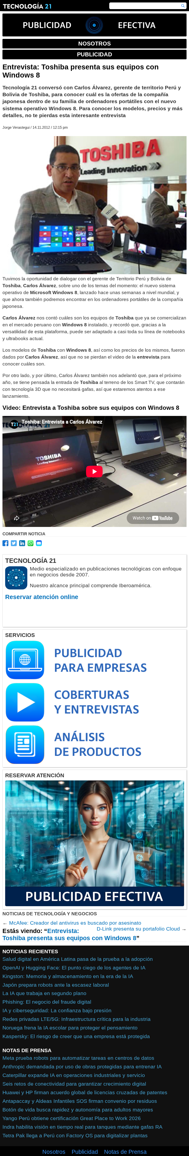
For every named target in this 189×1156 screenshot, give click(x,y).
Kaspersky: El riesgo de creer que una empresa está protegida (76, 1036)
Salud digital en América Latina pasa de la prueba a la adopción (77, 959)
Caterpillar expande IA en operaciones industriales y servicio (73, 1075)
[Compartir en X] (14, 543)
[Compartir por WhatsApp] (30, 543)
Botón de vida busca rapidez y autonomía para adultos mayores (77, 1109)
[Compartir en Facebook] (5, 543)
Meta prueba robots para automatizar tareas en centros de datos (78, 1058)
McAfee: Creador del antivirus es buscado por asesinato (75, 923)
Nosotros (53, 1152)
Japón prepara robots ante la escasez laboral (55, 985)
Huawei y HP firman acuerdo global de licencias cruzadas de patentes (84, 1092)
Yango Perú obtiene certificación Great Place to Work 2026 (71, 1118)
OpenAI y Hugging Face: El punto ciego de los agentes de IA (73, 967)
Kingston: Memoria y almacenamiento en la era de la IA (67, 976)
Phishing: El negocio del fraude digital (46, 1002)
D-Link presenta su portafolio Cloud (138, 929)
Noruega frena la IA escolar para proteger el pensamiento (70, 1027)
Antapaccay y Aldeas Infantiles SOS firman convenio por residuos (79, 1101)
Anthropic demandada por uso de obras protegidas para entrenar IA (82, 1066)
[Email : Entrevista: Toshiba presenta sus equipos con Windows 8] (39, 543)
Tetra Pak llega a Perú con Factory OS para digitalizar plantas (75, 1135)
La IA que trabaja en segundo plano (44, 993)
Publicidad (85, 1152)
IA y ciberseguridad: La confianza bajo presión (56, 1010)
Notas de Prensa (125, 1152)
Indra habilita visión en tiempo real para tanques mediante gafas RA (82, 1127)
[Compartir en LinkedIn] (22, 543)
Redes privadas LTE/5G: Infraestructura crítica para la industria (76, 1019)
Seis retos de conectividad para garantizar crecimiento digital (74, 1084)
